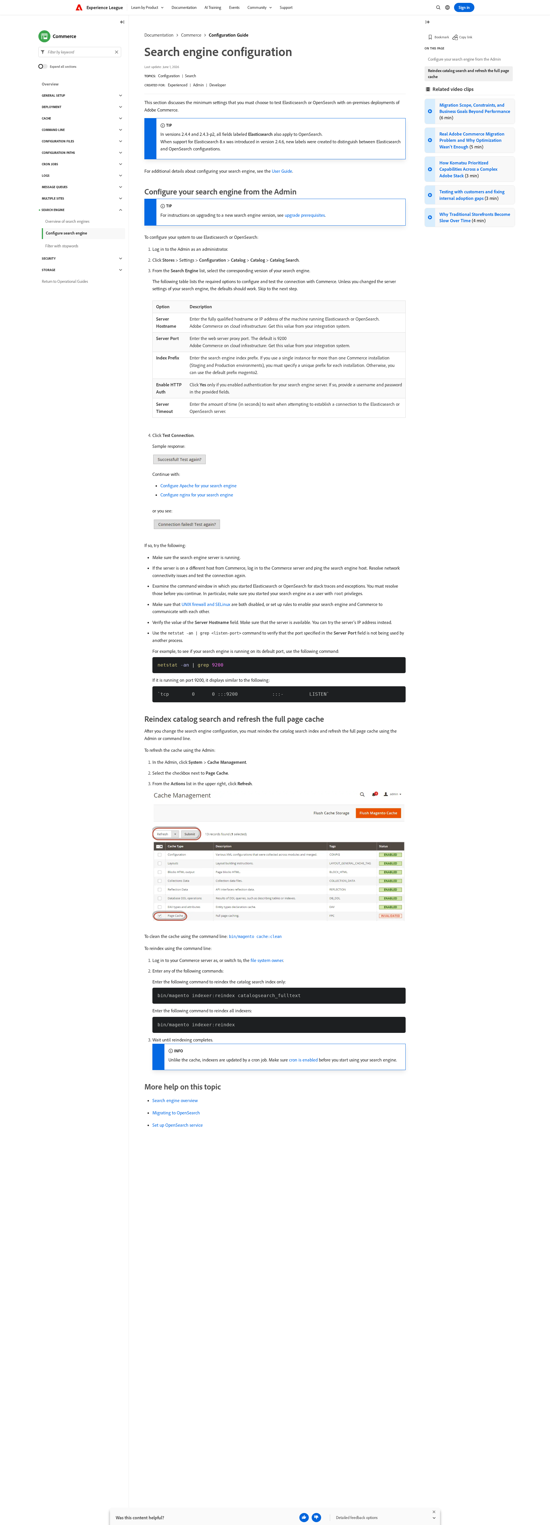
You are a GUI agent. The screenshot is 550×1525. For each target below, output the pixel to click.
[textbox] (79, 52)
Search (190, 75)
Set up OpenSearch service (177, 1125)
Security (49, 259)
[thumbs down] (316, 1517)
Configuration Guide (228, 35)
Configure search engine (66, 233)
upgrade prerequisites (305, 215)
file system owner (267, 960)
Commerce (191, 35)
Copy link (465, 37)
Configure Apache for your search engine (198, 485)
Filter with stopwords (61, 245)
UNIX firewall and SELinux (206, 604)
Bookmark (442, 37)
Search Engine (53, 210)
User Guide (282, 171)
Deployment (51, 107)
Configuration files (58, 141)
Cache (46, 118)
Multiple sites (53, 198)
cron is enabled (303, 1060)
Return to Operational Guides (65, 281)
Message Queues (55, 187)
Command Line (53, 130)
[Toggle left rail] (122, 22)
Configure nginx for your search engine (196, 495)
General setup (53, 96)
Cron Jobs (50, 164)
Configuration (169, 75)
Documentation (159, 35)
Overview (50, 84)
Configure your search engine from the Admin (464, 59)
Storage (48, 270)
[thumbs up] (304, 1517)
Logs (46, 176)
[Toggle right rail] (427, 22)
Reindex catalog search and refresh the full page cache (468, 73)
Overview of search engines (67, 221)
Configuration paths (58, 153)
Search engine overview (175, 1100)
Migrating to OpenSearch (176, 1113)
